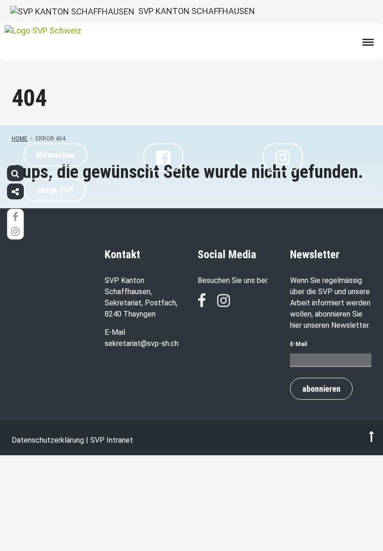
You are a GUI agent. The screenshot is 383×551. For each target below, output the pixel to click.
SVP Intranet (111, 440)
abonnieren (321, 389)
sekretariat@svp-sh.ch (141, 343)
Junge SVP (54, 190)
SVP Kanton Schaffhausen (195, 11)
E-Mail (298, 344)
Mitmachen (55, 155)
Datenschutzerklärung (48, 440)
